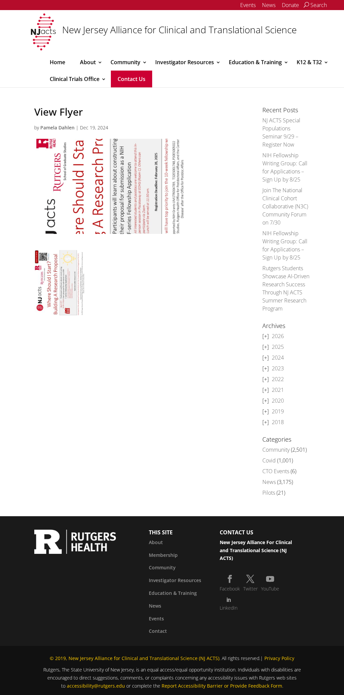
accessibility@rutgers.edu (96, 686)
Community (125, 62)
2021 (278, 390)
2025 (278, 347)
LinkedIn (229, 608)
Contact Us (131, 79)
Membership (163, 555)
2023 (278, 368)
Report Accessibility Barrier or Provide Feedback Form (222, 686)
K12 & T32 (309, 62)
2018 (278, 422)
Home (57, 62)
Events (248, 5)
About (88, 62)
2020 (278, 400)
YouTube (270, 588)
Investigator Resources (184, 62)
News (268, 5)
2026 (278, 336)
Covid (269, 460)
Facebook (230, 588)
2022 (278, 379)
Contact (158, 631)
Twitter (250, 588)
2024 (278, 357)
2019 (278, 411)
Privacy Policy (279, 658)
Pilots (268, 492)
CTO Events (275, 471)
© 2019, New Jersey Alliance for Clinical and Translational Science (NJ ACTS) (134, 658)
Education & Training (255, 62)
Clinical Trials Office (74, 79)
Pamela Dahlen (57, 127)
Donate (290, 5)
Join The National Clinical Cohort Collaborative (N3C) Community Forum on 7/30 (285, 206)
